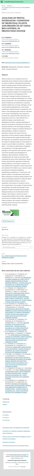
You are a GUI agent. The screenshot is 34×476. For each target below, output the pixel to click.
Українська (6, 402)
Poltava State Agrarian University (18, 454)
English (5, 404)
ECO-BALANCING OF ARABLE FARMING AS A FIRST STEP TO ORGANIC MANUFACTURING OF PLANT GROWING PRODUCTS (18, 280)
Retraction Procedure (9, 442)
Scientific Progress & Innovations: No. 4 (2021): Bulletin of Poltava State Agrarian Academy (18, 300)
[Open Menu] (1, 1)
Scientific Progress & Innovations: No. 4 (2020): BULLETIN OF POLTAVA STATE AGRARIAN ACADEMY (16, 328)
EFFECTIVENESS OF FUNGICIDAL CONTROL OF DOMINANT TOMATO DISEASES (18, 335)
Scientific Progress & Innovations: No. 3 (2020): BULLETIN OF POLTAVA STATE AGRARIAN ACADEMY (18, 284)
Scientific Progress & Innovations (13, 2)
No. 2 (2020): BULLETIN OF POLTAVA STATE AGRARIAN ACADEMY (16, 8)
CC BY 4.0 (25, 456)
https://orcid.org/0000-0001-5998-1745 (10, 47)
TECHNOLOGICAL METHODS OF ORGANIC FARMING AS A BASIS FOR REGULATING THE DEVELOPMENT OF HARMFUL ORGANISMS (18, 310)
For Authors (6, 417)
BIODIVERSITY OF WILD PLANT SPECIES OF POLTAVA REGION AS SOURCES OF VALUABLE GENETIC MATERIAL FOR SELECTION (18, 359)
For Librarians (6, 420)
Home (3, 6)
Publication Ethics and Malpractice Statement (16, 428)
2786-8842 (14, 462)
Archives (9, 6)
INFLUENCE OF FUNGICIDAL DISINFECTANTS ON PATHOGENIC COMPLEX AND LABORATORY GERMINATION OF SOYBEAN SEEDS (18, 386)
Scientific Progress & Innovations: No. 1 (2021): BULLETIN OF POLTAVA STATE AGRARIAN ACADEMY (16, 364)
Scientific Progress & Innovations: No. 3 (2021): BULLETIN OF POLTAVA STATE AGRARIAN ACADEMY (17, 350)
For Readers (6, 415)
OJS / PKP (23, 466)
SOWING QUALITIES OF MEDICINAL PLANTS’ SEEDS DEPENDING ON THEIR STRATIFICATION (18, 371)
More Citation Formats (9, 247)
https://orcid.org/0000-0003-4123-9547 (10, 53)
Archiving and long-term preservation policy (16, 445)
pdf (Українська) (8, 221)
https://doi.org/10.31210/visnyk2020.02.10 (17, 62)
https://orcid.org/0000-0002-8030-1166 (10, 41)
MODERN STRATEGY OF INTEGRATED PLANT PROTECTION (17, 324)
